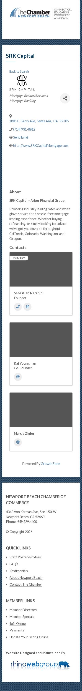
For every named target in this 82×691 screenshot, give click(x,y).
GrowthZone (50, 464)
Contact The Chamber (26, 584)
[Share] (65, 98)
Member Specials (22, 617)
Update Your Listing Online (29, 637)
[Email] (27, 307)
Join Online (18, 623)
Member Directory (23, 610)
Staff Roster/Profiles (25, 557)
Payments (17, 630)
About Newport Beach (26, 577)
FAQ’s (14, 564)
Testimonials (19, 571)
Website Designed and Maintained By (35, 653)
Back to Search (19, 71)
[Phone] (18, 307)
